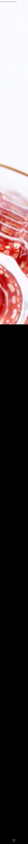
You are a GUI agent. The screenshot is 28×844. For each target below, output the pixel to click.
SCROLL (14, 839)
